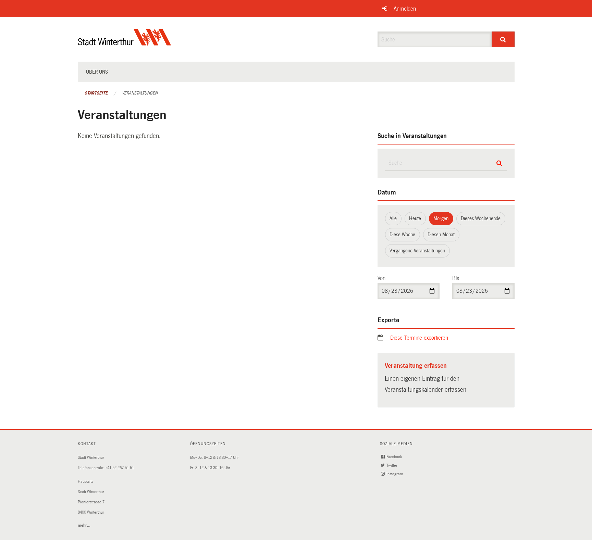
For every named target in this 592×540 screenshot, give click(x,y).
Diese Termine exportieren (419, 338)
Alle (393, 218)
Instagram (395, 474)
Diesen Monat (441, 234)
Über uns (97, 72)
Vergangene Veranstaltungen (417, 250)
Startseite (96, 93)
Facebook (394, 457)
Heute (415, 218)
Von (381, 278)
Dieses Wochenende (481, 218)
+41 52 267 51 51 (119, 468)
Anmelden (405, 9)
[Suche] (503, 39)
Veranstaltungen (140, 93)
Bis (455, 278)
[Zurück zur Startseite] (124, 43)
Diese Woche (402, 234)
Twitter (392, 465)
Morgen (440, 218)
